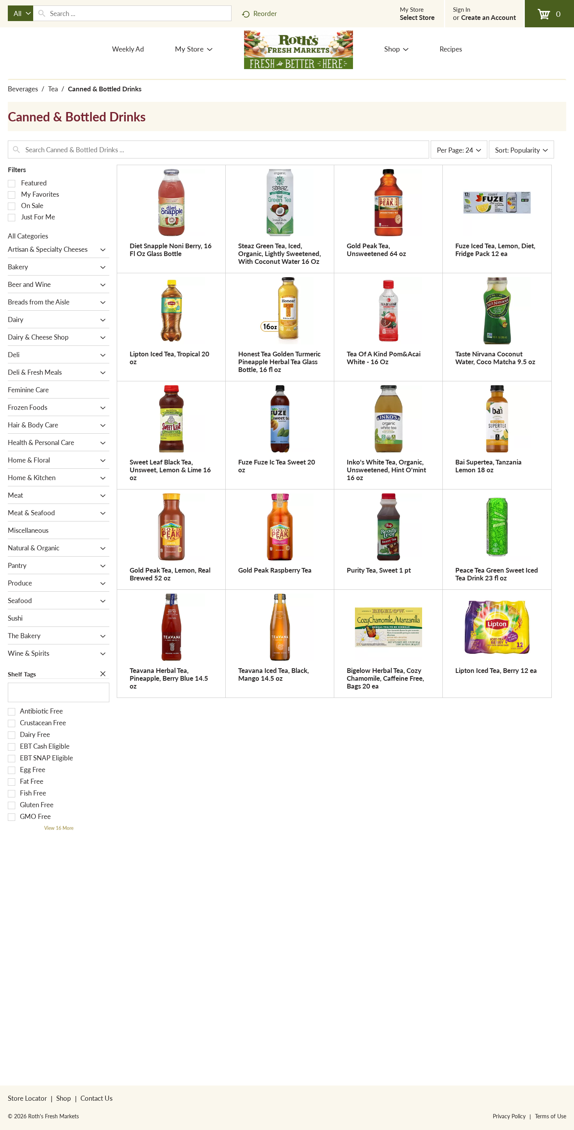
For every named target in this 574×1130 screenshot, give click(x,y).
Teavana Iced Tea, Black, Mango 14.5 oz (273, 674)
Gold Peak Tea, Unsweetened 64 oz (376, 249)
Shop (63, 1098)
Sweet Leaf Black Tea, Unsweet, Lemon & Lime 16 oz (170, 469)
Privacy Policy (509, 1116)
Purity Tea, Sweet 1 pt (379, 570)
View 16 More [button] (58, 828)
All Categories (28, 235)
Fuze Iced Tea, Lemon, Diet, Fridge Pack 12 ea (495, 249)
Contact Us (96, 1098)
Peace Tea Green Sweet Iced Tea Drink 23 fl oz (496, 573)
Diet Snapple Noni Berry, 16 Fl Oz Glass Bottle (171, 249)
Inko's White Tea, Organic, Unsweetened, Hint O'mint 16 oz (386, 469)
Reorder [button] (265, 13)
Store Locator (27, 1098)
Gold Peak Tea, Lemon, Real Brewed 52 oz (170, 573)
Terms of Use (550, 1116)
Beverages (23, 88)
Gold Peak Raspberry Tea (275, 570)
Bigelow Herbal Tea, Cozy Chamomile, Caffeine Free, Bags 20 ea (385, 678)
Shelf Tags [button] (22, 673)
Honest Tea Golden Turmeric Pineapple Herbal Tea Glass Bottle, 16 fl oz (279, 361)
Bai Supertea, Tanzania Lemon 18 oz (488, 465)
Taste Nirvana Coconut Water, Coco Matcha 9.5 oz (495, 357)
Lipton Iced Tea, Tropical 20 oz (169, 357)
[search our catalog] (41, 13)
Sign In (461, 9)
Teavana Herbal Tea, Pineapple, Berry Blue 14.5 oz (169, 678)
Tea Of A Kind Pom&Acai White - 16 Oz (384, 357)
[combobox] (20, 13)
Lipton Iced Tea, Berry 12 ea (496, 670)
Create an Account (488, 17)
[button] (101, 250)
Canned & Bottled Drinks (104, 88)
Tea (53, 88)
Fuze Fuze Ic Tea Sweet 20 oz (276, 465)
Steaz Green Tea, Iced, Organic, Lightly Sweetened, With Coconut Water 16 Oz (279, 253)
